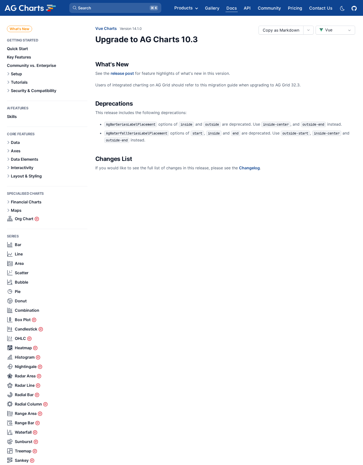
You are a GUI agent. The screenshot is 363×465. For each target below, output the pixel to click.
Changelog (249, 167)
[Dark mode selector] (342, 8)
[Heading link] (135, 64)
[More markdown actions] (308, 30)
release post (122, 73)
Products (183, 7)
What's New (19, 29)
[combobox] (335, 30)
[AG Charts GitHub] (354, 7)
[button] (115, 8)
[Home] (30, 8)
